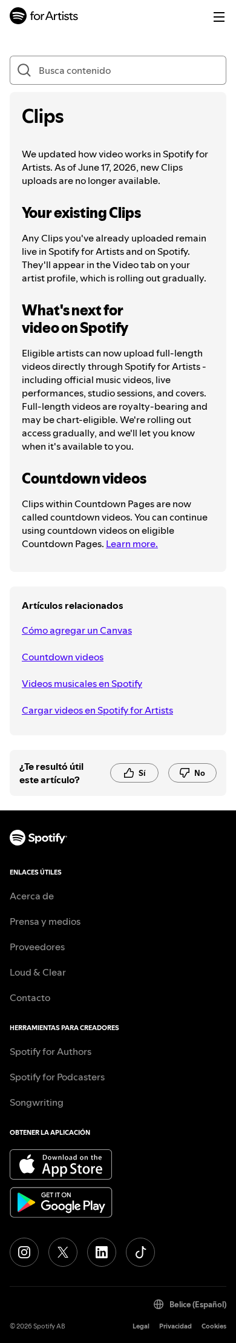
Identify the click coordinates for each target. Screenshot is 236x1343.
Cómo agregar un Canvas (77, 630)
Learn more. (132, 543)
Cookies (214, 1326)
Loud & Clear (38, 972)
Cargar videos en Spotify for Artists (97, 710)
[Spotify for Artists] (44, 17)
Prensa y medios (45, 921)
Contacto (30, 997)
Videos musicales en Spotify (82, 683)
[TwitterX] (62, 1252)
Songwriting (37, 1102)
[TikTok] (140, 1252)
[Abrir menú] (219, 17)
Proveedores (37, 946)
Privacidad (175, 1326)
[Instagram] (24, 1252)
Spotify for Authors (50, 1051)
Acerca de (32, 895)
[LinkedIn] (101, 1252)
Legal (141, 1326)
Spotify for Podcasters (57, 1076)
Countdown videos (62, 656)
